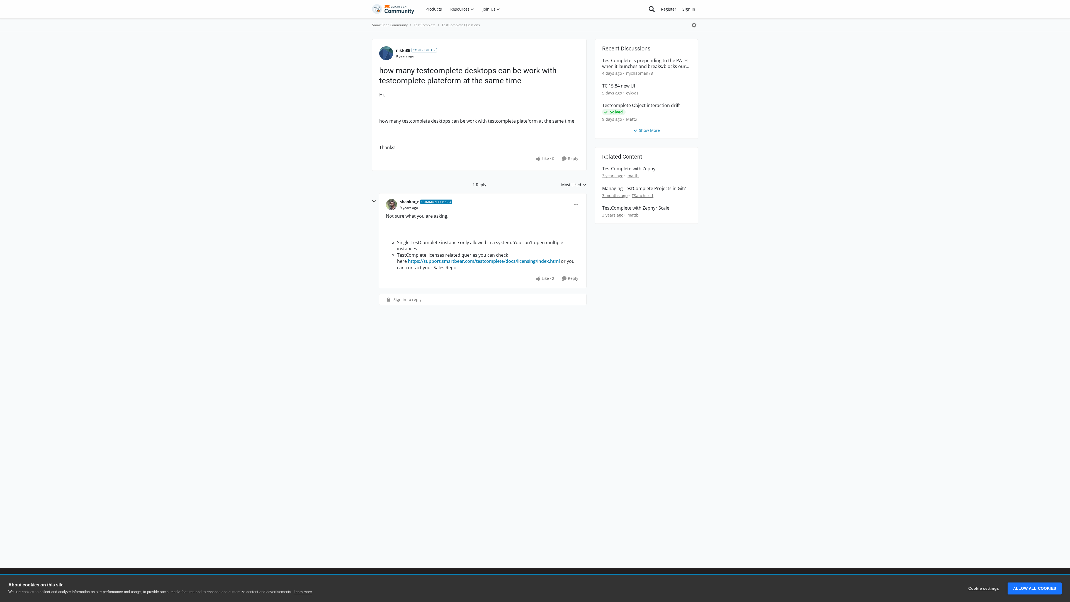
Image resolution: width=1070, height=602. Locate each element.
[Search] (651, 9)
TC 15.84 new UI (618, 86)
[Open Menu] (694, 25)
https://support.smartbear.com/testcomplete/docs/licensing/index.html (484, 261)
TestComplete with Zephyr (629, 169)
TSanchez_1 (642, 195)
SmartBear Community (390, 25)
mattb (633, 175)
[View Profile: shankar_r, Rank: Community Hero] (391, 204)
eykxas (632, 93)
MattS (631, 119)
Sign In (688, 9)
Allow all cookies (1034, 588)
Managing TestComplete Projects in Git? (644, 188)
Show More (649, 130)
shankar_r (409, 201)
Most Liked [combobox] (574, 185)
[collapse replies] (374, 201)
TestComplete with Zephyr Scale (635, 208)
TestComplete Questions (461, 25)
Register (668, 9)
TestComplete (425, 25)
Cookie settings (983, 588)
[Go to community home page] (393, 9)
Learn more (303, 592)
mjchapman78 (639, 73)
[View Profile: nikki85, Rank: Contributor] (386, 53)
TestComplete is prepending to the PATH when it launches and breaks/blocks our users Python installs (645, 63)
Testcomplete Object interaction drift (641, 105)
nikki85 (403, 50)
